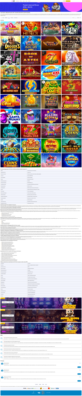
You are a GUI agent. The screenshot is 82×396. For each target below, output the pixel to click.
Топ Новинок (12, 17)
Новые (3, 17)
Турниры (40, 384)
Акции (43, 384)
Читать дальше (9, 306)
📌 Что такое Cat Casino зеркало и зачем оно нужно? (10, 337)
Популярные (6, 17)
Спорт (46, 384)
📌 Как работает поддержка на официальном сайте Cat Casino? (12, 356)
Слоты (9, 17)
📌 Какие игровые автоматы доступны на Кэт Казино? (11, 352)
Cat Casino (36, 384)
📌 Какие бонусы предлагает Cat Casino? (9, 345)
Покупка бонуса (15, 17)
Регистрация (25, 9)
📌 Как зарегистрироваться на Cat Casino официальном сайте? (12, 341)
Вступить (4, 306)
